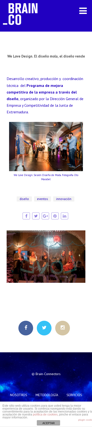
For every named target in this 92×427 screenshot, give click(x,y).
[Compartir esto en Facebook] (26, 216)
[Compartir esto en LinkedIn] (64, 216)
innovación (63, 199)
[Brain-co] (22, 29)
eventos (42, 199)
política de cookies (45, 414)
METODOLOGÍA (47, 395)
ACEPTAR (48, 423)
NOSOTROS (18, 395)
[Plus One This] (45, 216)
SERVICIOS (74, 395)
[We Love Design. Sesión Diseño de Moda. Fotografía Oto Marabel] (46, 169)
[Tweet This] (35, 216)
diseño (24, 199)
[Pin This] (55, 216)
